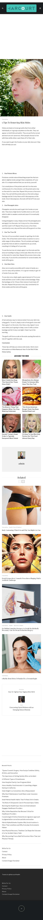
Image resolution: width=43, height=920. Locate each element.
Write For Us (6, 848)
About (4, 858)
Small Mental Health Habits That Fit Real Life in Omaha (20, 799)
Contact (4, 851)
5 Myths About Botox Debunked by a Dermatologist (19, 678)
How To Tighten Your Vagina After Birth (21, 691)
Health (11, 625)
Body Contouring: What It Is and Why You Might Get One (21, 530)
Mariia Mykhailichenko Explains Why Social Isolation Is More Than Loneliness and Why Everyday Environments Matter (20, 825)
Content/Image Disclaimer (11, 861)
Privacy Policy (7, 854)
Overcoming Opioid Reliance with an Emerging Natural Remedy (22, 707)
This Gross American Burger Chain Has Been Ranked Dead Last (30, 409)
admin (21, 463)
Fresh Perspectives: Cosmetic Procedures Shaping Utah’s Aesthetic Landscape (21, 579)
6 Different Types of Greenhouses (13, 779)
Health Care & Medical (15, 527)
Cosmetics (5, 119)
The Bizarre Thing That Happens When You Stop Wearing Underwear (11, 409)
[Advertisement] (21, 36)
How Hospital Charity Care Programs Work (16, 782)
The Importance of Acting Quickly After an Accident (19, 776)
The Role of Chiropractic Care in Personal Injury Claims (20, 803)
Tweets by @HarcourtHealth (11, 874)
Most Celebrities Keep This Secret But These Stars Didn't (10, 382)
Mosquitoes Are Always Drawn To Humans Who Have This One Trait (30, 382)
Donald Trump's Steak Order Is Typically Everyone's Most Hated (10, 436)
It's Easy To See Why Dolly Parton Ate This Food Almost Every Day (31, 436)
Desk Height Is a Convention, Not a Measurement (18, 791)
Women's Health (18, 625)
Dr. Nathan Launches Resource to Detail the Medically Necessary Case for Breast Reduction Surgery (20, 629)
